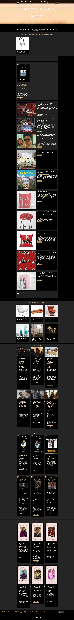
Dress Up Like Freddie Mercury (37, 457)
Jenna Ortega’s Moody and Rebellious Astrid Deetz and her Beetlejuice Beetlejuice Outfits (37, 363)
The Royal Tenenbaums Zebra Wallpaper (47, 253)
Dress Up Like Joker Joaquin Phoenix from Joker (51, 499)
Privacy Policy (24, 612)
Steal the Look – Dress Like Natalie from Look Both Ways (51, 589)
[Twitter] (61, 612)
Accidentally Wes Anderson (44, 174)
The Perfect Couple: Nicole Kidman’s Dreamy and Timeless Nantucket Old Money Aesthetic (51, 363)
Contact (37, 4)
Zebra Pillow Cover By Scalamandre (44, 232)
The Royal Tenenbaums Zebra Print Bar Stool (47, 212)
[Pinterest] (55, 3)
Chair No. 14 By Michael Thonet (21, 52)
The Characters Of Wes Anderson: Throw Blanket (46, 151)
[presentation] (26, 109)
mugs (49, 193)
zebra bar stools (46, 218)
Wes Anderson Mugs (44, 191)
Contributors (17, 611)
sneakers (38, 129)
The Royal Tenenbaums (45, 195)
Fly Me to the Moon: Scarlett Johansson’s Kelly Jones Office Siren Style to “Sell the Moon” (37, 405)
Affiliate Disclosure (27, 611)
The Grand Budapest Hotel (48, 198)
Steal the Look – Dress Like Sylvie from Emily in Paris (23, 545)
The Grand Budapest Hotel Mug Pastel (46, 273)
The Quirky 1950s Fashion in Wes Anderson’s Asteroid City (46, 136)
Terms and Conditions (40, 611)
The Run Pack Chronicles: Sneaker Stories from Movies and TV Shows (45, 120)
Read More (20, 98)
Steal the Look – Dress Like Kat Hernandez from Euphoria (37, 588)
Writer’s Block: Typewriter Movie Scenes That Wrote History (46, 104)
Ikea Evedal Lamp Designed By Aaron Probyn (37, 339)
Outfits (36, 1)
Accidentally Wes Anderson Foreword (46, 172)
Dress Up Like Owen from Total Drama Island (23, 457)
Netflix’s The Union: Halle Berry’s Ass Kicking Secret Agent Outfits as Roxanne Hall (23, 405)
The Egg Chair (50, 318)
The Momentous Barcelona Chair (22, 319)
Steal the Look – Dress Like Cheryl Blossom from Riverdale (51, 546)
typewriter (46, 109)
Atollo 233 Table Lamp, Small (51, 339)
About (4, 611)
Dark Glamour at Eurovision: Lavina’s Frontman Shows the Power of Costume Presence (23, 363)
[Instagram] (57, 3)
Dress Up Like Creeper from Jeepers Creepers (37, 499)
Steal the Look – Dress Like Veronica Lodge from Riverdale (23, 589)
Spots (31, 1)
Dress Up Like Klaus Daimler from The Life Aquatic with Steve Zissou (23, 85)
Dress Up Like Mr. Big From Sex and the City (51, 457)
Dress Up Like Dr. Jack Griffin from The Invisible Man (23, 499)
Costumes (43, 1)
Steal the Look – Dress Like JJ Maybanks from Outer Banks (37, 546)
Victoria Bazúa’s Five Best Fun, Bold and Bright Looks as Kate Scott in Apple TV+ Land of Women (51, 406)
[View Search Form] (53, 3)
